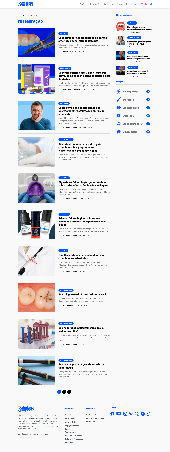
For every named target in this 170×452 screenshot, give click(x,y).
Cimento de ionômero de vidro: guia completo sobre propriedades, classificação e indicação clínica (79, 147)
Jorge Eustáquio (67, 51)
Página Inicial (22, 15)
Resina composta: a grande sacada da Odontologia (81, 366)
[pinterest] (131, 414)
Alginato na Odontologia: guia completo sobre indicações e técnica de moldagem (83, 183)
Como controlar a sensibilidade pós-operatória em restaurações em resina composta (81, 111)
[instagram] (125, 414)
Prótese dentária (65, 68)
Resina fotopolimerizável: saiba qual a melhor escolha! (81, 329)
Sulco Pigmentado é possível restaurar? (82, 294)
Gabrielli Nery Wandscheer (71, 90)
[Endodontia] (134, 99)
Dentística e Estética (66, 140)
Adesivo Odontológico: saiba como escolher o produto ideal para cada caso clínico (82, 221)
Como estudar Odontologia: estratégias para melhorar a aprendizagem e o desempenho (138, 59)
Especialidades (64, 103)
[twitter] (136, 414)
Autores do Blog (71, 422)
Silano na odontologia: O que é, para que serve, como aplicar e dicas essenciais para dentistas (84, 75)
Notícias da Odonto (134, 37)
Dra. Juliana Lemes (68, 305)
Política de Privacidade (74, 439)
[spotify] (143, 414)
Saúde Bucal (132, 23)
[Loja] (143, 4)
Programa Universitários (70, 430)
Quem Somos (70, 415)
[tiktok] (148, 414)
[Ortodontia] (134, 115)
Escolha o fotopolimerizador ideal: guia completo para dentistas (81, 256)
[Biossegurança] (134, 91)
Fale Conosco (70, 443)
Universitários (132, 52)
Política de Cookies (93, 415)
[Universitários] (134, 131)
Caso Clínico (63, 33)
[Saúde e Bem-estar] (134, 123)
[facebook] (112, 414)
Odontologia (63, 250)
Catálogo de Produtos (73, 435)
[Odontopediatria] (134, 107)
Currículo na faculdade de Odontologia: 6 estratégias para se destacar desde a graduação (138, 74)
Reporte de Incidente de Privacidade (95, 419)
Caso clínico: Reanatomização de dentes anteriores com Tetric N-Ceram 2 (82, 39)
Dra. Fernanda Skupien (69, 127)
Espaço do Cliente (72, 425)
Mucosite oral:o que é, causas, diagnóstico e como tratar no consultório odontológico (138, 30)
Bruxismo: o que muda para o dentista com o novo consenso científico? (139, 43)
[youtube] (118, 413)
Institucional (70, 418)
